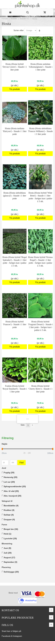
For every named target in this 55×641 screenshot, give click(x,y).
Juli (8, 553)
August (9, 557)
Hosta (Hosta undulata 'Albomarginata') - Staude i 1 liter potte (40, 67)
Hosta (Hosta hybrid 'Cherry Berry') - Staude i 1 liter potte (40, 389)
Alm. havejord (12, 496)
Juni (7, 548)
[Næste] (32, 425)
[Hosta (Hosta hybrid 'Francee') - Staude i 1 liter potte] (14, 305)
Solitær (9, 515)
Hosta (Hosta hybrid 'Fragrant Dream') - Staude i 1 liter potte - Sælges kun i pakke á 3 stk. (40, 325)
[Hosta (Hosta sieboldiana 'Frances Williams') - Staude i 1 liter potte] (40, 112)
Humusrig (10, 477)
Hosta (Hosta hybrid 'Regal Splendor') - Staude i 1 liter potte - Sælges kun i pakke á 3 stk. (14, 261)
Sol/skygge (11, 572)
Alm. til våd (11, 491)
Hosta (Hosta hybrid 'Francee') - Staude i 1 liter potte (14, 324)
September (10, 562)
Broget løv (11, 529)
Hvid (7, 534)
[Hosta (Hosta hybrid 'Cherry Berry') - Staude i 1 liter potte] (40, 370)
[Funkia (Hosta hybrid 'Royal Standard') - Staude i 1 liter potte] (14, 370)
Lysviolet (10, 538)
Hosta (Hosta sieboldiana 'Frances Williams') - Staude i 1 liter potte (40, 131)
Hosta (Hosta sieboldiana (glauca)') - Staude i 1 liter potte (14, 195)
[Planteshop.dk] (27, 4)
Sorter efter (19, 30)
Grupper (9, 519)
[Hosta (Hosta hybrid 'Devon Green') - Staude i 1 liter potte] (14, 48)
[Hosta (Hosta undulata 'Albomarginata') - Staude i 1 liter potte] (40, 48)
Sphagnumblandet (15, 486)
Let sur (9, 482)
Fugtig (9, 472)
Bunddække (11, 505)
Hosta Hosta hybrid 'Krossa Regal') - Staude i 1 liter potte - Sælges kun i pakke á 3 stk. (40, 261)
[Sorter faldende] (39, 30)
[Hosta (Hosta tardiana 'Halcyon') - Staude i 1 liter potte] (14, 112)
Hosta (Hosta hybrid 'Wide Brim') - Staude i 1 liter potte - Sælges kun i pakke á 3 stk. (40, 197)
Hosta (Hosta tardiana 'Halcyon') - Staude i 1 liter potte (15, 131)
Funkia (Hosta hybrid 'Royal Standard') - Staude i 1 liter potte (14, 389)
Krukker (9, 510)
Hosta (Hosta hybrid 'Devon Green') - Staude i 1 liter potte (14, 67)
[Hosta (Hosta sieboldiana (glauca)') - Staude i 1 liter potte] (14, 176)
